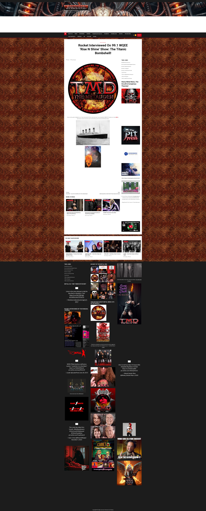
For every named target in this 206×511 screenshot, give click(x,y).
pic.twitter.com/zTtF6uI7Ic (76, 297)
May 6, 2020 (134, 375)
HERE (117, 117)
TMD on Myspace (124, 76)
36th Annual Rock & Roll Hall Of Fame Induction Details (109, 193)
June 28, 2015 (84, 372)
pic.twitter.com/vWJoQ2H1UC (129, 370)
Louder (103, 347)
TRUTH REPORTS (71, 36)
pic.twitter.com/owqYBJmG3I (77, 370)
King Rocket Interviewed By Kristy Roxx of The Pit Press (73, 213)
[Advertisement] (103, 24)
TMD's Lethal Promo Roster (126, 78)
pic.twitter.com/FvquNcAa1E (77, 435)
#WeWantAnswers (79, 429)
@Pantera (84, 364)
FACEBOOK (106, 33)
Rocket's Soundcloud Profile (126, 70)
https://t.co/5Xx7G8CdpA (77, 295)
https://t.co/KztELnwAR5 (129, 368)
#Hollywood (80, 431)
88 (84, 36)
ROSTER (120, 33)
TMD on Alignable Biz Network (127, 74)
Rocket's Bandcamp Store (126, 66)
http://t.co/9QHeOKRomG (76, 368)
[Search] (133, 35)
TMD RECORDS (128, 33)
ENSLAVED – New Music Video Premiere (112, 253)
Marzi (80, 393)
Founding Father (136, 196)
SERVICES (79, 36)
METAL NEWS (68, 241)
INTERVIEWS (81, 33)
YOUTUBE (89, 36)
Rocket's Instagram (125, 68)
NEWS (76, 33)
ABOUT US (70, 33)
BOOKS (94, 36)
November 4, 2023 (76, 439)
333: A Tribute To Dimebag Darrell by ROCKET (131, 178)
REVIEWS (88, 33)
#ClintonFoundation (76, 433)
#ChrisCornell (73, 431)
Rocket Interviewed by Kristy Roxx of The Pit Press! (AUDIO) (92, 213)
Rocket (68, 59)
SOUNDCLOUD (114, 33)
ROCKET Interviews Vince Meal (109, 212)
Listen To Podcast (139, 35)
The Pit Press (123, 72)
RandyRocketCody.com (97, 33)
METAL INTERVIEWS (103, 42)
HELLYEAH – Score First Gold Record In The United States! (77, 193)
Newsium (106, 509)
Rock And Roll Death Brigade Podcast (128, 64)
